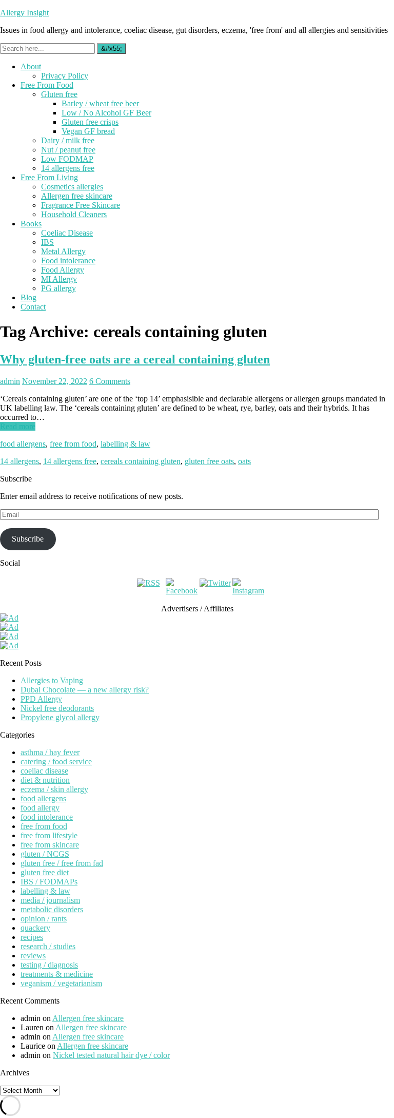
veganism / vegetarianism (61, 983)
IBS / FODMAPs (49, 881)
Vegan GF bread (88, 131)
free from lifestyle (49, 835)
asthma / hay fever (50, 752)
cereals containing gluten (141, 461)
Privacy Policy (64, 75)
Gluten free (59, 94)
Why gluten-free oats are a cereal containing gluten (135, 359)
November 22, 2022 (54, 381)
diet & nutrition (45, 780)
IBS (47, 242)
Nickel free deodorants (57, 708)
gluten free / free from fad (62, 863)
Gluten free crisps (90, 122)
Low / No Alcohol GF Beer (106, 112)
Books (31, 223)
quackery (35, 927)
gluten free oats (209, 461)
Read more (17, 426)
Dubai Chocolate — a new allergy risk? (85, 689)
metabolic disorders (52, 909)
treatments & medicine (57, 974)
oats (244, 461)
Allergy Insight (24, 12)
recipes (32, 937)
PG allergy (58, 288)
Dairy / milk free (67, 140)
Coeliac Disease (67, 232)
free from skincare (50, 844)
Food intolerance (68, 260)
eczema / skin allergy (54, 789)
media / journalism (50, 900)
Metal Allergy (63, 251)
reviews (33, 955)
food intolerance (47, 817)
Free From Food (47, 85)
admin (10, 381)
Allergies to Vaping (52, 680)
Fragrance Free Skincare (80, 205)
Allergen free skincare (76, 195)
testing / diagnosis (49, 964)
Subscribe (28, 538)
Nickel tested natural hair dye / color (111, 1055)
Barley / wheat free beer (100, 103)
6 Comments (109, 381)
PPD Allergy (41, 699)
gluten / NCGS (45, 854)
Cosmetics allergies (72, 186)
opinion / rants (44, 918)
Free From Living (49, 177)
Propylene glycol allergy (60, 717)
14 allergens (19, 461)
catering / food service (56, 761)
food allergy (40, 807)
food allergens (23, 443)
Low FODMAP (67, 159)
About (31, 66)
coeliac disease (44, 770)
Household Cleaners (74, 214)
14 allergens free (67, 168)
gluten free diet (45, 872)
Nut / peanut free (68, 149)
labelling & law (125, 443)
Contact (33, 306)
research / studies (48, 946)
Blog (28, 297)
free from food (73, 443)
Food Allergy (62, 269)
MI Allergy (59, 279)
